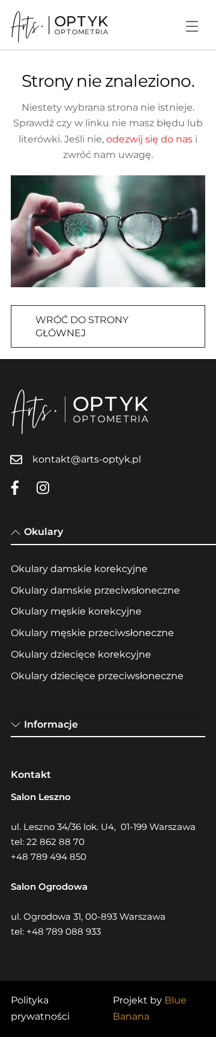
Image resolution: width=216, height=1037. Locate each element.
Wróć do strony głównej (81, 326)
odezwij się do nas (149, 139)
